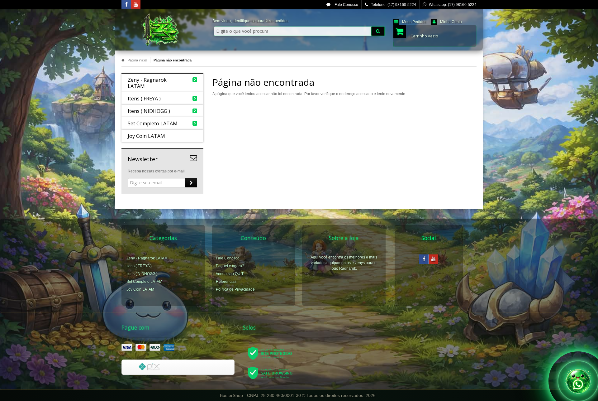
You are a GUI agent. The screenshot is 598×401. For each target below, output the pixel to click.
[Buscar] (378, 31)
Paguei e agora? (230, 266)
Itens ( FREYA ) (139, 266)
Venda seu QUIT (230, 274)
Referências (226, 281)
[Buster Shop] (162, 29)
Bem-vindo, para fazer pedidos (250, 21)
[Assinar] (191, 182)
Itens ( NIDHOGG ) (142, 274)
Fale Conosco (346, 4)
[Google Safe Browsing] (274, 372)
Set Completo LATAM (144, 281)
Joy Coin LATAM (140, 289)
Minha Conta (451, 22)
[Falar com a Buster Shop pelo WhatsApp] (578, 381)
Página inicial (137, 60)
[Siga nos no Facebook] (126, 5)
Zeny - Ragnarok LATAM (147, 258)
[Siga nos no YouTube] (433, 259)
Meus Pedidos (414, 22)
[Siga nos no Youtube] (135, 5)
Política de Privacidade (235, 289)
